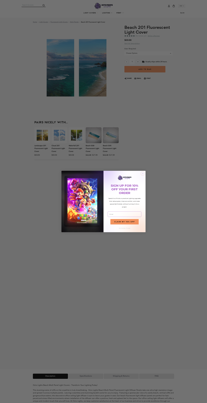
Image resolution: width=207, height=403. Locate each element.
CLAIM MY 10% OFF (124, 222)
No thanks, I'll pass (124, 228)
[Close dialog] (143, 173)
